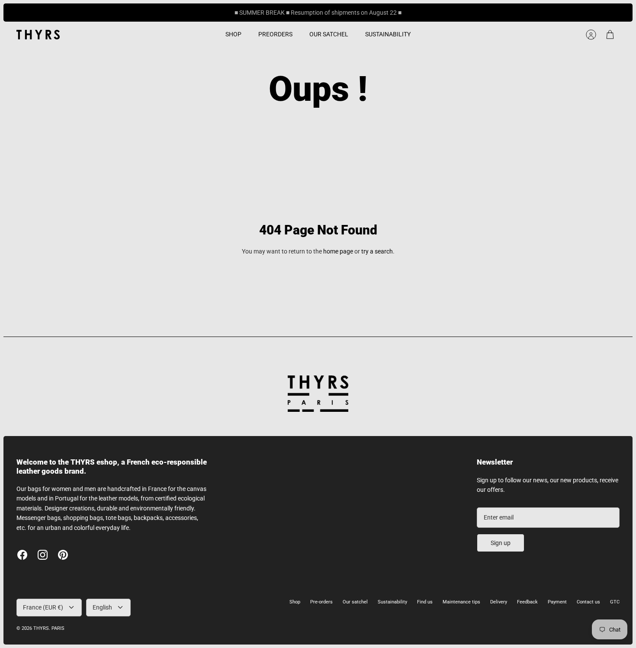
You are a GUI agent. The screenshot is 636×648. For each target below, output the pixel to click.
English (102, 607)
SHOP (233, 34)
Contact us (588, 602)
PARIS (57, 628)
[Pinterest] (63, 554)
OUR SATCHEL (328, 34)
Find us (425, 602)
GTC (615, 602)
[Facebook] (22, 554)
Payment (557, 602)
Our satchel (355, 602)
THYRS (41, 628)
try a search (377, 251)
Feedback (527, 602)
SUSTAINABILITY (388, 34)
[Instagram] (42, 554)
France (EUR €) (43, 607)
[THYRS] (38, 34)
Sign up (501, 542)
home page (338, 251)
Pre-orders (321, 602)
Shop (294, 602)
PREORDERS (275, 34)
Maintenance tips (461, 602)
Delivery (498, 602)
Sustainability (392, 602)
